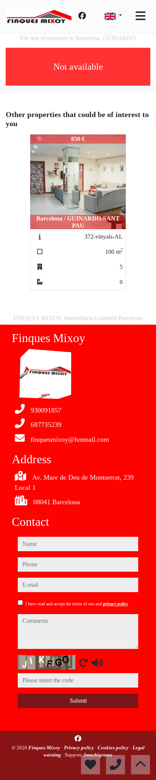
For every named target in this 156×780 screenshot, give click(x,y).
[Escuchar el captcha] (97, 662)
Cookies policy (114, 747)
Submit (78, 700)
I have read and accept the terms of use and (76, 603)
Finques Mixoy (44, 747)
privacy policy (115, 603)
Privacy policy (79, 747)
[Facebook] (82, 16)
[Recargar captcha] (83, 662)
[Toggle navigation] (140, 16)
